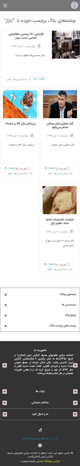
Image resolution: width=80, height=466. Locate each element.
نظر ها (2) (21, 169)
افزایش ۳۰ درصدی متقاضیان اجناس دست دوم (26, 36)
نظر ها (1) (61, 169)
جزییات (41, 78)
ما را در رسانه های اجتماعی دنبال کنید (40, 439)
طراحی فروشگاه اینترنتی (48, 461)
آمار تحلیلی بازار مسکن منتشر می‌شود (60, 126)
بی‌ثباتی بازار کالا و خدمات (20, 124)
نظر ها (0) (60, 265)
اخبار (9, 79)
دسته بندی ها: (20, 79)
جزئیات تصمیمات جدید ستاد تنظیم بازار (60, 222)
